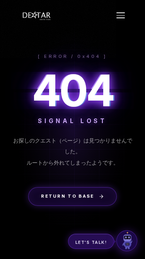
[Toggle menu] (121, 15)
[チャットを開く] (126, 240)
